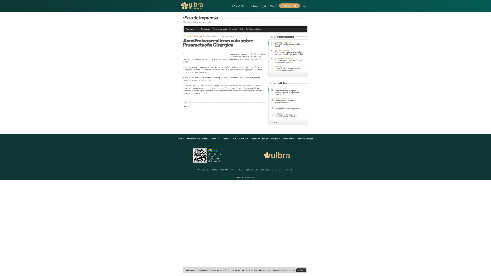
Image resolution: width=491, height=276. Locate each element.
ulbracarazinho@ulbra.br (284, 170)
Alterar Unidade (239, 6)
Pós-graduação (192, 29)
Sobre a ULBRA (229, 138)
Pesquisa (215, 138)
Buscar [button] (255, 6)
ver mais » (274, 122)
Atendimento (288, 138)
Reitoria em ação (220, 29)
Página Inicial (187, 22)
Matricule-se (289, 6)
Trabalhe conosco (305, 138)
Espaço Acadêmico (259, 138)
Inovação (275, 138)
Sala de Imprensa (201, 18)
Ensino (181, 138)
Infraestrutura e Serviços (197, 138)
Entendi (301, 270)
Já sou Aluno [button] (269, 6)
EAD (241, 29)
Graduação (205, 29)
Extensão (233, 29)
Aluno (186, 106)
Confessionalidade (253, 29)
